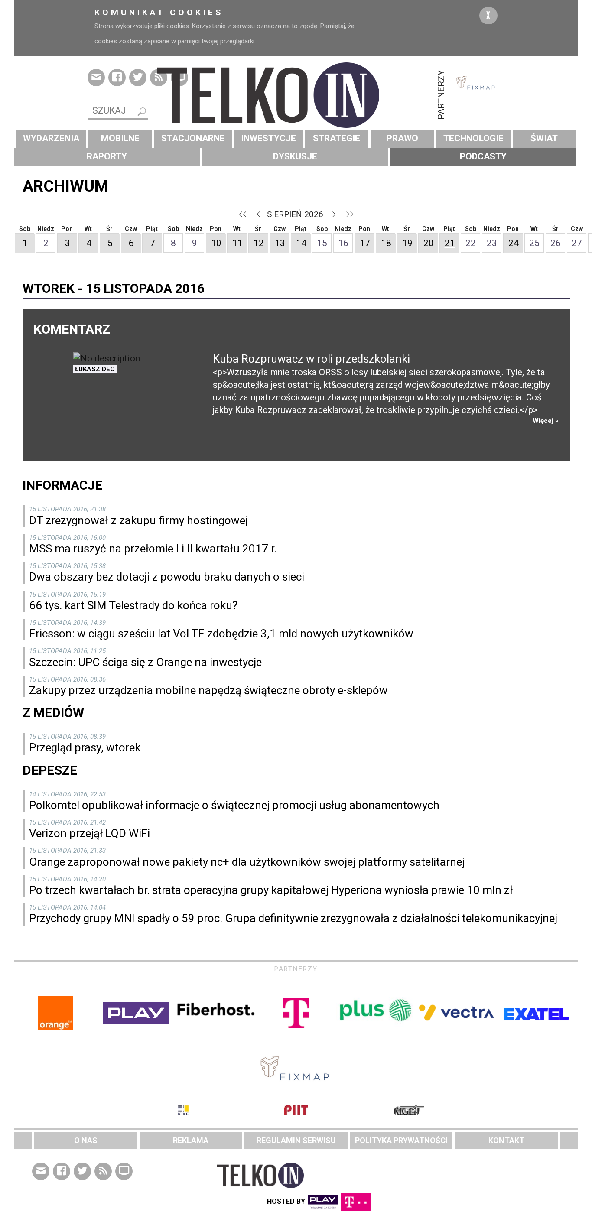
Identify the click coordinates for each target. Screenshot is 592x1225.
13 (280, 243)
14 (301, 243)
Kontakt (506, 1140)
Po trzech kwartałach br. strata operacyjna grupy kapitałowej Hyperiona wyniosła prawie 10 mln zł (271, 890)
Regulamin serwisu (296, 1140)
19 (407, 243)
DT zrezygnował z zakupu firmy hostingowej (138, 520)
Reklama (190, 1140)
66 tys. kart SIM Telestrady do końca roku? (133, 605)
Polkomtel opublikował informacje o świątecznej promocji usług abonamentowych (234, 805)
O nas (86, 1140)
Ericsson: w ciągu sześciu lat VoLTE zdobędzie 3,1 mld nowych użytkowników (221, 633)
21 (450, 243)
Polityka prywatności (401, 1140)
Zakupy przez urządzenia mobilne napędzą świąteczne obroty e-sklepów (208, 690)
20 (428, 243)
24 (513, 243)
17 (365, 243)
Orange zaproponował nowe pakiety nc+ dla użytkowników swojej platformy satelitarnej (247, 861)
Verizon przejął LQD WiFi (89, 833)
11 (237, 243)
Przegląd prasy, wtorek (84, 747)
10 (216, 243)
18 (386, 243)
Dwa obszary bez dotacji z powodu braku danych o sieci (166, 576)
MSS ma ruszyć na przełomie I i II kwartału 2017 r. (152, 548)
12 (259, 243)
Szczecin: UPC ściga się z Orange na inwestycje (145, 662)
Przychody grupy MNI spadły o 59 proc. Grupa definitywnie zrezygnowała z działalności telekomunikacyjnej (293, 918)
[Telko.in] (296, 95)
